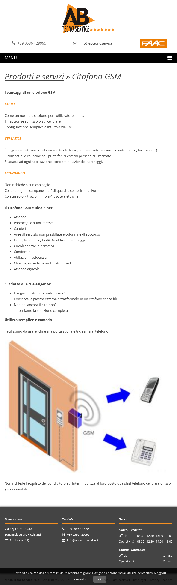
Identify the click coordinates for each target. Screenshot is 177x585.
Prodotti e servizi (34, 76)
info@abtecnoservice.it (97, 43)
